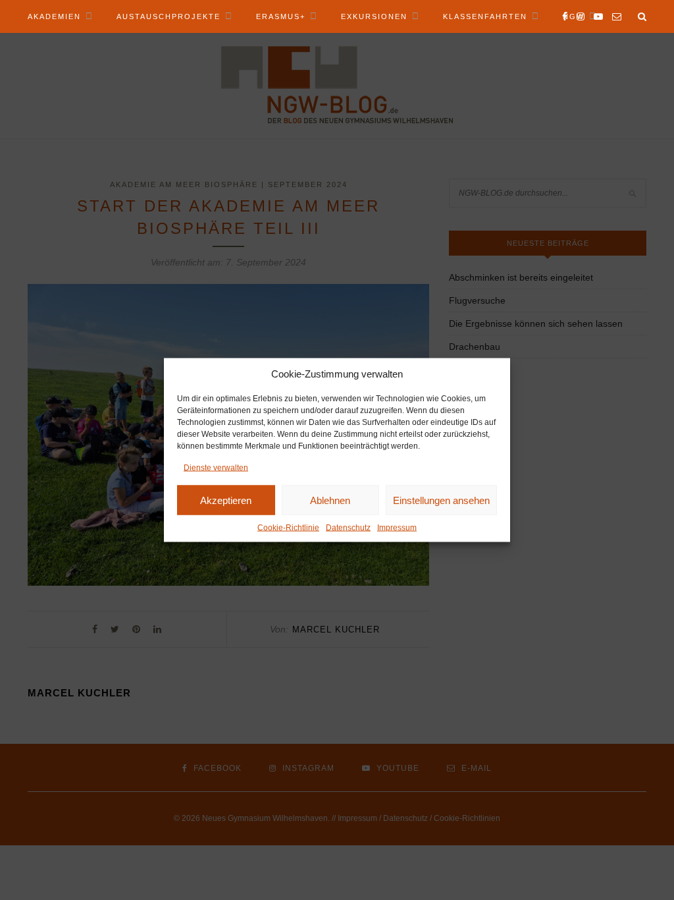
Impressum (397, 527)
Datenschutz (348, 527)
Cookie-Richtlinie (288, 527)
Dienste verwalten (216, 467)
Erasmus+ (280, 16)
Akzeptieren (225, 499)
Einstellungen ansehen (441, 499)
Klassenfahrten (485, 16)
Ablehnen (330, 499)
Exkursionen (374, 16)
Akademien (54, 16)
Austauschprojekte (168, 16)
